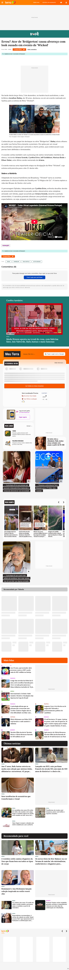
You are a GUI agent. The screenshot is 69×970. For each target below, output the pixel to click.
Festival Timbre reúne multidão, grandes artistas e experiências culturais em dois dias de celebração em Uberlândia (56, 905)
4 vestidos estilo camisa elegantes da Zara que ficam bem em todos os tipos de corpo (17, 861)
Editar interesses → (60, 362)
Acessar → (29, 426)
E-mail (61, 2)
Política (46, 704)
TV (10, 665)
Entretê (12, 730)
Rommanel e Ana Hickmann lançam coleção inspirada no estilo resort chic (16, 891)
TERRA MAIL (36, 2)
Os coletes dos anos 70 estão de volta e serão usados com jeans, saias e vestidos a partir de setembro (23, 905)
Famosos (12, 678)
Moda (8, 261)
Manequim (16, 261)
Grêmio (12, 691)
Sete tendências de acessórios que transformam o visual (16, 797)
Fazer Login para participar (34, 277)
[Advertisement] (49, 825)
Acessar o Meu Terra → (29, 354)
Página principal (10, 2)
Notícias (12, 717)
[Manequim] (5, 245)
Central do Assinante (49, 2)
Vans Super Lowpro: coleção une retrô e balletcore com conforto (23, 824)
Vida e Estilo (26, 261)
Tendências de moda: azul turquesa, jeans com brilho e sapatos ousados (55, 812)
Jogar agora (23, 417)
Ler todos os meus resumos (34, 386)
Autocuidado (37, 261)
